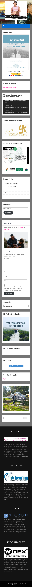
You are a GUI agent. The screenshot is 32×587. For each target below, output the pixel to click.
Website (6, 280)
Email (5, 276)
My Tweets (6, 378)
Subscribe (8, 212)
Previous (7, 231)
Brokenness (8, 193)
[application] (16, 107)
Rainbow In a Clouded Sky (11, 183)
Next (26, 231)
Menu (4, 26)
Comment (6, 258)
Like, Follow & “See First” (12, 348)
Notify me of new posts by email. (13, 290)
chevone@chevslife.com (9, 87)
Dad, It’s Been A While (10, 186)
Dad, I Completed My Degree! (12, 196)
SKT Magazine (16, 584)
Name (6, 272)
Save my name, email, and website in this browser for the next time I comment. (14, 287)
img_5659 (6, 229)
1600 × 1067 (20, 227)
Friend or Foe (8, 189)
